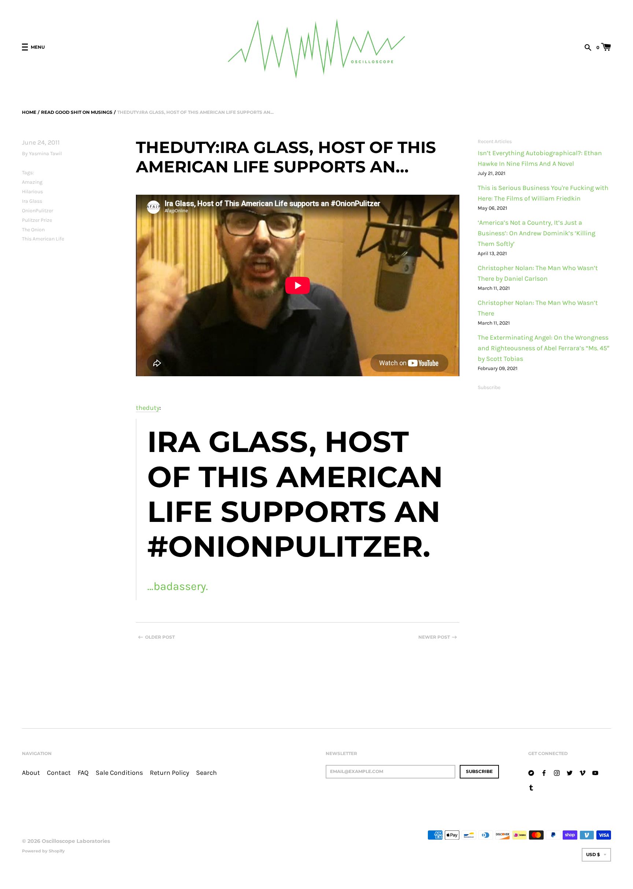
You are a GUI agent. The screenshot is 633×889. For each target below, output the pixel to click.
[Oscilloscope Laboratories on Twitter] (570, 772)
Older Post (160, 637)
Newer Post (434, 637)
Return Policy (169, 773)
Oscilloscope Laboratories (76, 841)
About (31, 773)
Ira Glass (32, 201)
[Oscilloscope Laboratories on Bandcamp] (531, 772)
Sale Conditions (119, 773)
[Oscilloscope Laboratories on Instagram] (557, 772)
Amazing (32, 182)
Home (29, 112)
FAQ (83, 773)
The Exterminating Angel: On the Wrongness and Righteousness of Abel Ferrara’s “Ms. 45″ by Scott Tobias (543, 348)
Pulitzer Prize (37, 220)
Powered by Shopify (43, 850)
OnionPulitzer (37, 211)
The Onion (33, 230)
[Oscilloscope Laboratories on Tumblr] (531, 787)
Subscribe (489, 387)
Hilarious (32, 191)
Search (206, 773)
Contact (59, 773)
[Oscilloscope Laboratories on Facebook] (544, 772)
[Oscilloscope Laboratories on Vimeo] (582, 772)
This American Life (43, 239)
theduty (147, 408)
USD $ (593, 854)
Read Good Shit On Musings (76, 112)
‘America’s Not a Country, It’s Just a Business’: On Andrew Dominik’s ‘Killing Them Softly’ (536, 233)
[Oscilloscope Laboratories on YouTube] (595, 772)
